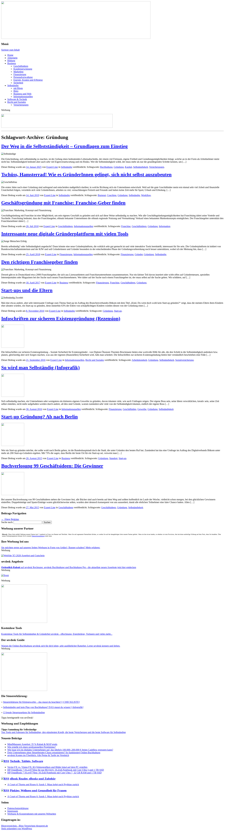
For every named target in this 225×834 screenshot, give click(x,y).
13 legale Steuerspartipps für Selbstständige (24, 712)
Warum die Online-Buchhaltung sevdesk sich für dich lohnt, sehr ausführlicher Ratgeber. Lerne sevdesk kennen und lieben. (60, 646)
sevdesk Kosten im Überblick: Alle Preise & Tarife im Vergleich (38, 755)
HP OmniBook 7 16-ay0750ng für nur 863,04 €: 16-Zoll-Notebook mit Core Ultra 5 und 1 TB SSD (55, 770)
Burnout (102, 195)
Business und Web (22, 93)
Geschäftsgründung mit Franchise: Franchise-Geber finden (63, 202)
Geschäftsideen (20, 66)
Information (164, 226)
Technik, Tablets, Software (26, 761)
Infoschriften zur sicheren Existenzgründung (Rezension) (60, 318)
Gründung (119, 167)
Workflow (146, 195)
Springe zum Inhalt (10, 50)
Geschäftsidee (129, 409)
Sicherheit (18, 82)
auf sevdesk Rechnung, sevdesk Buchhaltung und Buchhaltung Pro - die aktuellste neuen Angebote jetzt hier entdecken (68, 567)
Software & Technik (17, 99)
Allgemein (12, 58)
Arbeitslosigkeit (139, 360)
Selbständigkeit (140, 167)
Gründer (139, 254)
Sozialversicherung (184, 360)
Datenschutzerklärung (38, 536)
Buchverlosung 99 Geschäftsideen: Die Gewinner (52, 466)
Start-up (118, 311)
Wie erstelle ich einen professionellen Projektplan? (31, 747)
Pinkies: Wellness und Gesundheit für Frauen (38, 790)
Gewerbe (141, 409)
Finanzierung (19, 74)
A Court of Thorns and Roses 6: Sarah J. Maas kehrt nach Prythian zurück (43, 784)
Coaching (111, 195)
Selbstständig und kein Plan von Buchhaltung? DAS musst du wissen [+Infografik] (43, 707)
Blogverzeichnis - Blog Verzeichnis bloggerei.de (24, 825)
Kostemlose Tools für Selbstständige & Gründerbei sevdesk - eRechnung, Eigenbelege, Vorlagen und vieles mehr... (56, 634)
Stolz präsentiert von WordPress (16, 828)
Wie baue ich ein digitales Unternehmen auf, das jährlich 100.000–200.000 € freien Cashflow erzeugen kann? (60, 749)
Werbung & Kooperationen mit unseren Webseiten (31, 814)
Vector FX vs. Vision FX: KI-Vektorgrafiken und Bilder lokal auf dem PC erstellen (47, 767)
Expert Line (52, 167)
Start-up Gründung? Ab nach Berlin (39, 416)
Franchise (126, 226)
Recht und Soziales (16, 102)
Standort (113, 458)
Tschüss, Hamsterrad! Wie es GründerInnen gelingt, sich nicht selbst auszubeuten (86, 174)
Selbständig (13, 85)
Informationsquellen (23, 96)
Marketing (18, 71)
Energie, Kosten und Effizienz (28, 80)
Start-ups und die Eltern (26, 290)
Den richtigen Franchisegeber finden (39, 262)
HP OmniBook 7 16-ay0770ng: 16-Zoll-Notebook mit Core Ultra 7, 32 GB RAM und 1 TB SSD (54, 772)
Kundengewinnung (22, 69)
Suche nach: (7, 522)
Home (10, 55)
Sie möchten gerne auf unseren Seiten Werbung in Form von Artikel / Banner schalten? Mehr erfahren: (50, 547)
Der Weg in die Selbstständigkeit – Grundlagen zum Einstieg (64, 146)
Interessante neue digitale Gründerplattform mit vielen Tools (64, 233)
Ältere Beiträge (10, 519)
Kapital (128, 167)
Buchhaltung (106, 167)
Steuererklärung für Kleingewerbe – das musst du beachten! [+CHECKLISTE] (41, 702)
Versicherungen (20, 105)
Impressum (12, 811)
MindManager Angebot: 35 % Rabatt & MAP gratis (32, 744)
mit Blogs (18, 88)
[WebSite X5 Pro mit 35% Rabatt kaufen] (23, 555)
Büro (15, 91)
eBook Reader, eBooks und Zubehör (33, 778)
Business (11, 63)
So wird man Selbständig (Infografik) (40, 367)
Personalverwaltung (23, 77)
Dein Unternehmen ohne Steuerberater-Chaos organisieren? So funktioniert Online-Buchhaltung (53, 752)
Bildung (11, 60)
